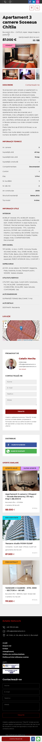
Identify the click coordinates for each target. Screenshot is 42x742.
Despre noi (7, 646)
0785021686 (22, 362)
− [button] (5, 326)
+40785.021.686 (5, 2)
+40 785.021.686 (12, 627)
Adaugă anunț (8, 651)
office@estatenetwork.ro (10, 2)
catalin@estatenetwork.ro (27, 366)
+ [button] (5, 323)
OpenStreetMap (28, 340)
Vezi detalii (22, 369)
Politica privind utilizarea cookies (16, 657)
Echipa (5, 648)
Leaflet (19, 340)
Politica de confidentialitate (14, 654)
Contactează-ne (32, 85)
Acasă (5, 643)
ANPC (5, 662)
